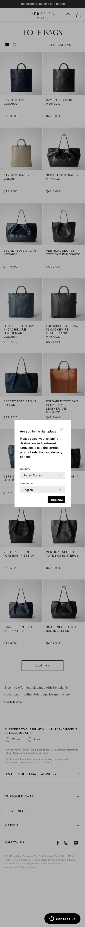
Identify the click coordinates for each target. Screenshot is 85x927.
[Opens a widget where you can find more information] (62, 919)
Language (26, 483)
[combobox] (32, 475)
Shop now (56, 500)
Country (25, 469)
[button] (61, 429)
